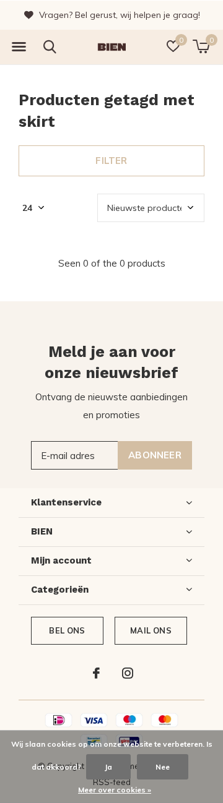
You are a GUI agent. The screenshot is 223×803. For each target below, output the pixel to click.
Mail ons (150, 630)
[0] (201, 46)
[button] (18, 47)
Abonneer (154, 455)
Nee (162, 766)
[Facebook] (96, 673)
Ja (108, 766)
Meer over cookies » (114, 789)
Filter (111, 160)
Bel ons (67, 630)
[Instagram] (127, 673)
